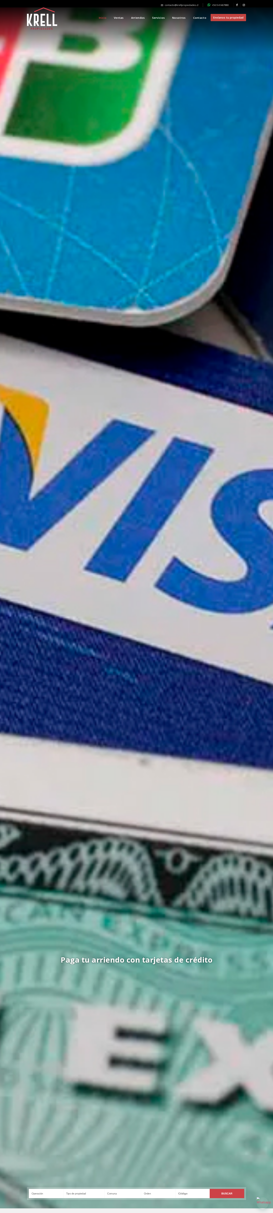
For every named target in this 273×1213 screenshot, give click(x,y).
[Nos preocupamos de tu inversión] (136, 606)
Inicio (102, 17)
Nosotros (179, 17)
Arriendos (138, 17)
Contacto (199, 17)
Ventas (119, 17)
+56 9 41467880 (220, 5)
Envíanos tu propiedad (228, 17)
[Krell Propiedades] (42, 18)
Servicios (158, 17)
